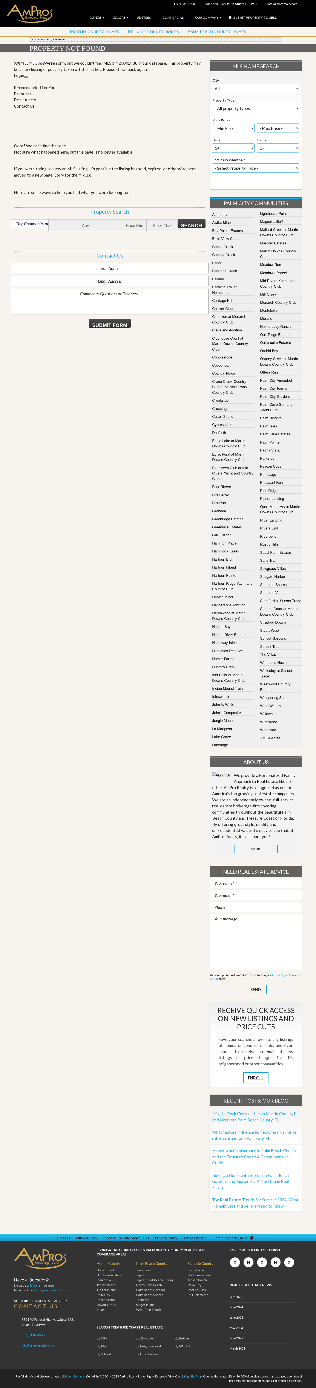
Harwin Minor (222, 597)
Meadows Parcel (273, 273)
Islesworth (220, 697)
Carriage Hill (222, 301)
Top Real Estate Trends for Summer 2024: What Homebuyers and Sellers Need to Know (255, 1202)
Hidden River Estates (229, 635)
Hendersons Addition (228, 605)
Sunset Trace (270, 647)
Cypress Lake (223, 425)
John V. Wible (223, 705)
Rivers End (269, 528)
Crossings (220, 409)
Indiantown (105, 1280)
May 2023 (236, 1328)
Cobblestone (222, 357)
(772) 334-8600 (184, 4)
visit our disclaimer (73, 1376)
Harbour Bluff (222, 559)
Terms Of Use (194, 1238)
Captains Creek (224, 271)
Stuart (101, 1310)
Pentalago (268, 475)
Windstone (268, 722)
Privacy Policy (277, 975)
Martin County (108, 1263)
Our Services (86, 1238)
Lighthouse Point (273, 214)
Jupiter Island (106, 1290)
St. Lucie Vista (272, 593)
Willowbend (269, 714)
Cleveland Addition (227, 330)
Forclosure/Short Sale (229, 160)
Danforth (219, 433)
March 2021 (237, 1348)
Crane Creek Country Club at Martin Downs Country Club (229, 387)
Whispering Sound (274, 698)
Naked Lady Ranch (275, 327)
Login (19, 75)
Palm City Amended (276, 380)
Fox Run (219, 503)
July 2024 (236, 1297)
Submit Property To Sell (231, 1238)
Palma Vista (269, 450)
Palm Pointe (269, 442)
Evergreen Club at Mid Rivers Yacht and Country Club (232, 473)
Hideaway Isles (224, 643)
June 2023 (236, 1317)
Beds (216, 140)
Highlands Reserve (227, 651)
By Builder (182, 1338)
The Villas (268, 655)
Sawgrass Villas (273, 569)
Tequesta (142, 1300)
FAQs (34, 1285)
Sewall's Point (107, 1305)
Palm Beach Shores (149, 1295)
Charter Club (222, 309)
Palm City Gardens (275, 397)
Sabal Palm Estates (276, 553)
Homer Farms (223, 659)
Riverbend (268, 536)
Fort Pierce (196, 1270)
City (216, 80)
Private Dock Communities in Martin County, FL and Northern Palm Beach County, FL (255, 1116)
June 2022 (236, 1338)
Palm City (103, 1295)
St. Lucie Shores (273, 585)
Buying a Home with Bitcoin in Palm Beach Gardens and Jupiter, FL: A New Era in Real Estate (250, 1181)
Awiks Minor (222, 223)
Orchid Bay (269, 351)
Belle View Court (225, 239)
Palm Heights (271, 418)
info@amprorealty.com (282, 4)
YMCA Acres (270, 738)
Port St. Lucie (197, 1290)
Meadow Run (270, 265)
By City (102, 1338)
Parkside (267, 458)
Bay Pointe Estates (227, 231)
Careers (63, 1238)
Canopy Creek (223, 255)
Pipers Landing (272, 499)
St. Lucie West (198, 1295)
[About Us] (221, 775)
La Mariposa (222, 729)
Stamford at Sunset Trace (280, 601)
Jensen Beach (106, 1285)
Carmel (218, 279)
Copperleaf (221, 365)
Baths (261, 140)
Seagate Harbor (272, 577)
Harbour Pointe (224, 576)
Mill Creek (268, 294)
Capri (216, 263)
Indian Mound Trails (228, 688)
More (255, 849)
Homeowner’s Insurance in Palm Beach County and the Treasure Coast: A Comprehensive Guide (254, 1156)
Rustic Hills (269, 544)
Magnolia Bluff (271, 222)
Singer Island (145, 1305)
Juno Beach (144, 1270)
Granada (219, 511)
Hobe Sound (105, 1270)
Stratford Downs (273, 622)
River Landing (271, 520)
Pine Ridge (269, 491)
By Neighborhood (148, 1346)
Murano (266, 319)
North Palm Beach (149, 1285)
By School (104, 1354)
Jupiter (141, 1275)
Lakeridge (220, 745)
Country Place (223, 373)
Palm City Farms (273, 388)
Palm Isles (268, 426)
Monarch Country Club (278, 302)
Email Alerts (25, 99)
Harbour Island (224, 567)
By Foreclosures (147, 1354)
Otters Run (269, 372)
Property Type (224, 100)
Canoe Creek (222, 247)
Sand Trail (268, 560)
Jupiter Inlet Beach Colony (155, 1280)
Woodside (268, 730)
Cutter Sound (222, 417)
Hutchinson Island (109, 1275)
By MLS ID (182, 1346)
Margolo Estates (273, 243)
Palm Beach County (151, 1263)
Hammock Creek (225, 551)
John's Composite (226, 713)
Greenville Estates (227, 527)
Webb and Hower (274, 663)
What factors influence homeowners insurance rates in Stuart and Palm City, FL (254, 1135)
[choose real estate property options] (241, 182)
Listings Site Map (191, 1376)
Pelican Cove (270, 466)
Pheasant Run (271, 482)
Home (35, 39)
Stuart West (269, 630)
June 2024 (236, 1307)
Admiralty (219, 215)
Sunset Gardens (273, 638)
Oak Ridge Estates (275, 335)
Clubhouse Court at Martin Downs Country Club (230, 343)
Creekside (220, 400)
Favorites (23, 93)
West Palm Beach (148, 1310)
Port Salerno (106, 1300)
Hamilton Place (224, 543)
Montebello (269, 310)
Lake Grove (221, 737)
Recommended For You (34, 87)
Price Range (221, 120)
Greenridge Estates (227, 519)
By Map (102, 1346)
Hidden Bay (221, 627)
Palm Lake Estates (275, 434)
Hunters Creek (224, 667)
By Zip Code (144, 1338)
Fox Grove (220, 495)
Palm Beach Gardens (150, 1290)
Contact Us (24, 106)
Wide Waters (270, 706)
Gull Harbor (221, 535)
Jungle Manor (223, 721)
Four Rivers (221, 487)
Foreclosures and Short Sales (126, 1238)
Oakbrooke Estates (275, 343)
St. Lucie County (200, 1263)
